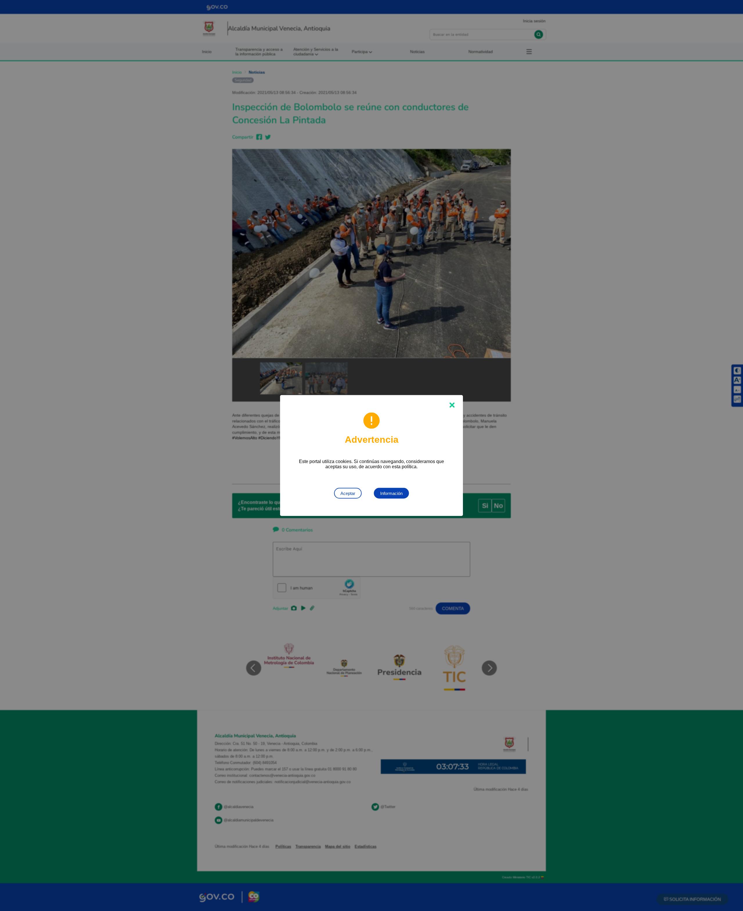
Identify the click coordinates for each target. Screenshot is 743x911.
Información (391, 493)
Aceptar (347, 493)
